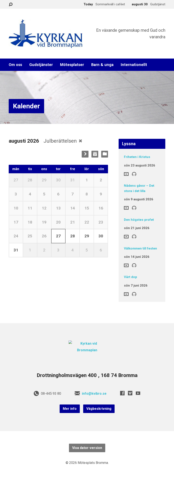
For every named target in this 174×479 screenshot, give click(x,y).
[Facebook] (122, 393)
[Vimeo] (130, 393)
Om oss (15, 65)
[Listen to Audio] (134, 174)
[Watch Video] (126, 174)
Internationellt (134, 65)
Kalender (26, 106)
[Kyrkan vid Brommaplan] (87, 350)
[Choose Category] (104, 154)
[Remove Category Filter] (80, 140)
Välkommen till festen (140, 248)
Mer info (70, 409)
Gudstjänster (41, 65)
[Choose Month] (94, 154)
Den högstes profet (139, 220)
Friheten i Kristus (137, 157)
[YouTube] (138, 393)
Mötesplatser (72, 65)
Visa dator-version (87, 448)
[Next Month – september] (85, 154)
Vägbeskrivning (98, 409)
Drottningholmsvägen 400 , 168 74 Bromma (87, 375)
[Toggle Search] (11, 4)
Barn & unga (102, 65)
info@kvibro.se (94, 394)
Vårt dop (130, 277)
